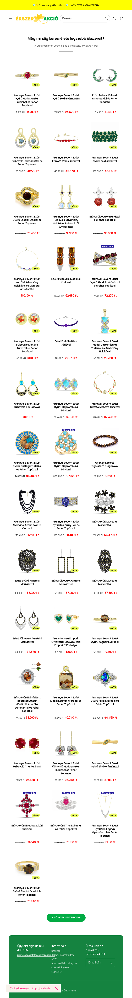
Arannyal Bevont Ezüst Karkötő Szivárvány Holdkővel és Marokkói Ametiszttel (27, 284)
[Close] (56, 988)
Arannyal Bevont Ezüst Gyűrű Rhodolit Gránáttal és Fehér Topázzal (105, 282)
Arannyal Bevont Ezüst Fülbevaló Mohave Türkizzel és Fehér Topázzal (27, 346)
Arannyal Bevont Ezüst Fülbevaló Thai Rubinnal (27, 765)
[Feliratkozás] (111, 962)
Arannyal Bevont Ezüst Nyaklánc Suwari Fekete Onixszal (27, 525)
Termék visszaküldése (62, 955)
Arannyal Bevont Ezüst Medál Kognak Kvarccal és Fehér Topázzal (65, 701)
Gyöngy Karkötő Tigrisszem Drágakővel (104, 464)
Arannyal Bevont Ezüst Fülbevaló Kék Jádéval (27, 405)
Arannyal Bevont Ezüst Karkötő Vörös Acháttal (66, 159)
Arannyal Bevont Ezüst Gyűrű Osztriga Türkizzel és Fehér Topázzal (27, 466)
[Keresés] (106, 18)
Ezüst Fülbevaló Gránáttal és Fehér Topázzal (105, 218)
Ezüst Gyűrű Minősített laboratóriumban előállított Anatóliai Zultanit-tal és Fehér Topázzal (27, 704)
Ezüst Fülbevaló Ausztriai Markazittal (66, 582)
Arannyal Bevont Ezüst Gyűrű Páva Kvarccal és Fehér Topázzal (105, 701)
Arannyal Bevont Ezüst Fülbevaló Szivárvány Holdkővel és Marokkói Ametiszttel (66, 222)
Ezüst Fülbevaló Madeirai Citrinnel (65, 280)
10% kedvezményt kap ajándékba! (30, 988)
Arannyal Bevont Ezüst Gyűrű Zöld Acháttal (105, 159)
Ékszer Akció (70, 990)
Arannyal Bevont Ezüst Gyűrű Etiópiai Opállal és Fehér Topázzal (27, 220)
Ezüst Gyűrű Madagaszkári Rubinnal (27, 827)
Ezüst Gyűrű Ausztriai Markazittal (104, 523)
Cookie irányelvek (60, 967)
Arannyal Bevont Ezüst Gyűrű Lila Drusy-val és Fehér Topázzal (66, 525)
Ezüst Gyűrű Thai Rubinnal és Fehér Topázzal (66, 827)
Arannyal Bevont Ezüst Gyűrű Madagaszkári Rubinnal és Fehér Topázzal (27, 100)
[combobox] (85, 18)
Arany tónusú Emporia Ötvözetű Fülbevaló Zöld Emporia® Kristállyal (65, 642)
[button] (10, 18)
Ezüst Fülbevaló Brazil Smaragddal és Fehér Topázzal (105, 99)
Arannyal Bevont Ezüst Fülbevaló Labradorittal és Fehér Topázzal (27, 161)
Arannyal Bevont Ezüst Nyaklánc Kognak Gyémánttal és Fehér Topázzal (105, 830)
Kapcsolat (56, 971)
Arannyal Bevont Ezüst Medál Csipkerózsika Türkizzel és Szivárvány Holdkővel (104, 346)
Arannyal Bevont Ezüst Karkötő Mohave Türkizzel (105, 405)
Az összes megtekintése (66, 917)
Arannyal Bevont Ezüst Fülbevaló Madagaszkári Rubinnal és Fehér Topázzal (66, 768)
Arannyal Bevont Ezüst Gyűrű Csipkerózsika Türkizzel (66, 407)
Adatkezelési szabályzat (64, 963)
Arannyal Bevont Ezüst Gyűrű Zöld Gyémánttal (66, 97)
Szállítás (55, 951)
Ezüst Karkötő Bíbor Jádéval (66, 343)
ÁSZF (54, 959)
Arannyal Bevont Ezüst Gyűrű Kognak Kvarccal (105, 640)
